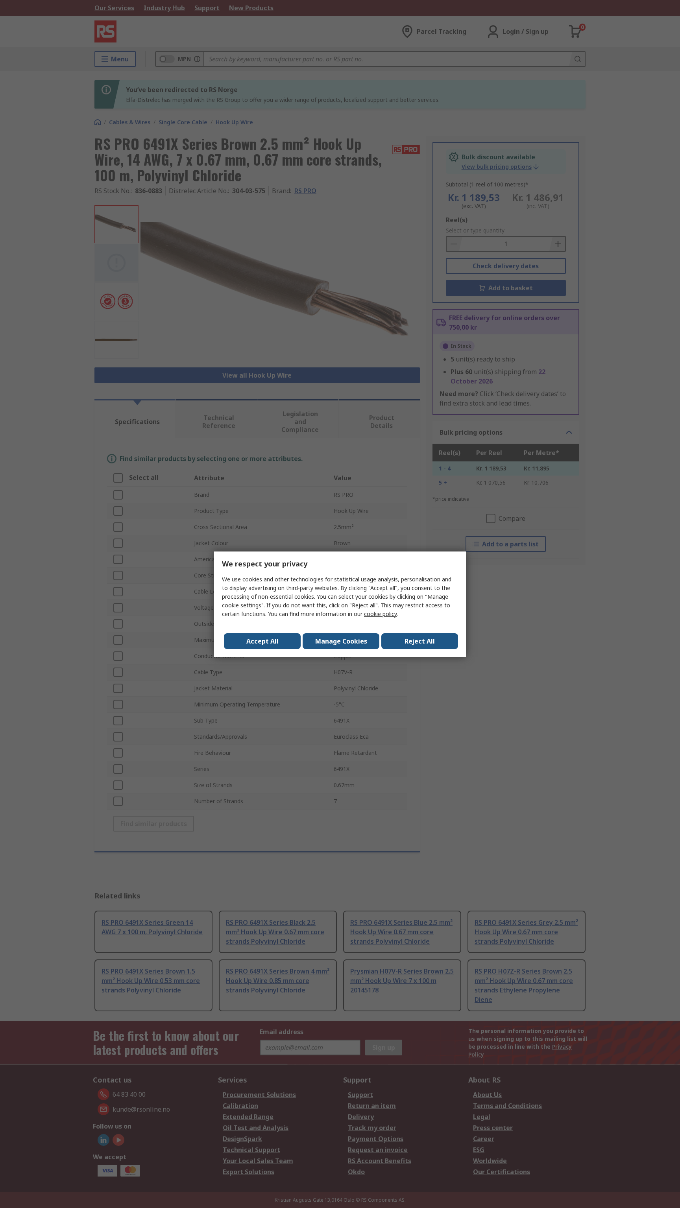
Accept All (262, 641)
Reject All (420, 641)
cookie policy (380, 614)
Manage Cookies (341, 641)
